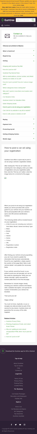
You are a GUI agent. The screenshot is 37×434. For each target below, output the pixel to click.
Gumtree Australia (18, 416)
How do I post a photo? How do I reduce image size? (18, 83)
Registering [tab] (7, 56)
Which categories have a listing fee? (14, 87)
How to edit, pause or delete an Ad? (14, 114)
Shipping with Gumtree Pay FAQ (12, 66)
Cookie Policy (18, 385)
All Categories (18, 411)
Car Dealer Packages (18, 394)
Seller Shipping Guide (9, 103)
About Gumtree (18, 363)
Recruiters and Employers (19, 396)
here (22, 5)
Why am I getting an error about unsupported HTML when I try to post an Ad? (18, 332)
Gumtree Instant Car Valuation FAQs (14, 100)
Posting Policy (18, 383)
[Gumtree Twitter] (16, 425)
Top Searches (18, 413)
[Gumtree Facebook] (11, 425)
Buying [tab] (5, 119)
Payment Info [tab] (7, 124)
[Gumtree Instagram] (24, 425)
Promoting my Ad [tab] (8, 129)
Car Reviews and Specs (18, 409)
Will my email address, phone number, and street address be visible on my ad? (18, 77)
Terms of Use (18, 378)
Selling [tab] (5, 61)
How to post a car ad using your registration (16, 107)
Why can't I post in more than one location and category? (17, 92)
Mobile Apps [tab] (7, 139)
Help (18, 368)
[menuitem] (8, 20)
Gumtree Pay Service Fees (11, 73)
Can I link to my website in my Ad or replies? (16, 110)
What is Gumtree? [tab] (9, 51)
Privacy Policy (18, 381)
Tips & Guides (18, 365)
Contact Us (18, 370)
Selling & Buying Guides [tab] (11, 134)
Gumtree (7, 25)
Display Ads (18, 398)
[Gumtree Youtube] (20, 425)
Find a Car (18, 406)
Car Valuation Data (9, 97)
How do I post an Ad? (9, 69)
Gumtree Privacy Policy (13, 321)
